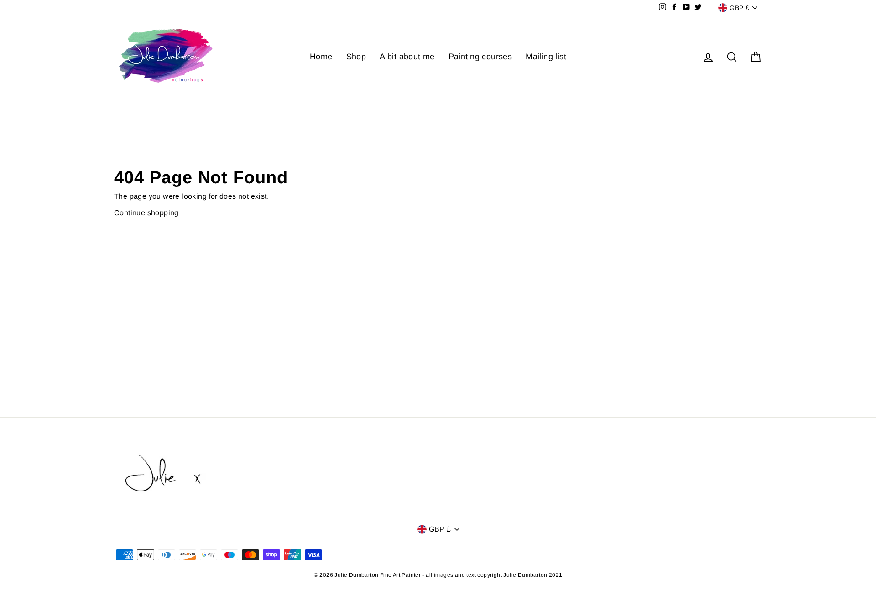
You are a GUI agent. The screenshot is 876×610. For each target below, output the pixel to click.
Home (321, 56)
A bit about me (407, 56)
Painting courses (480, 56)
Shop (356, 56)
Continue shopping (146, 213)
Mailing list (546, 56)
